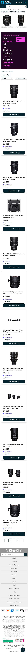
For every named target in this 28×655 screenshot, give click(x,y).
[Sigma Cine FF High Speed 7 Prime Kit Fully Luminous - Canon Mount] (14, 320)
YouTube (14, 550)
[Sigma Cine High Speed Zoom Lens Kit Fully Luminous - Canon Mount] (14, 396)
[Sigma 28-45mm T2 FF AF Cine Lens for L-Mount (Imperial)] (14, 91)
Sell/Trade (19, 2)
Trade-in (14, 578)
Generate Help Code (14, 595)
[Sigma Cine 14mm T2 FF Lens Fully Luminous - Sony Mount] (14, 511)
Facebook (10, 550)
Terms (15, 646)
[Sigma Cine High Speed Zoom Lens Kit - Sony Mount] (14, 472)
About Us (14, 575)
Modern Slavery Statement (14, 602)
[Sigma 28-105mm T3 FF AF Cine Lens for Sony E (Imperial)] (14, 167)
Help (14, 592)
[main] (14, 276)
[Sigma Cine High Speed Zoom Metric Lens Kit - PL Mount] (14, 205)
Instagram (17, 550)
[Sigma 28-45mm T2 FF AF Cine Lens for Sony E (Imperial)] (14, 244)
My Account (14, 571)
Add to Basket (13, 114)
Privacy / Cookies (14, 588)
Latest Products (14, 605)
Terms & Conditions (14, 598)
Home (2, 9)
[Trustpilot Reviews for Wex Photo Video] (8, 640)
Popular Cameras (14, 565)
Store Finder (14, 568)
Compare (7, 110)
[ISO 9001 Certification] (20, 640)
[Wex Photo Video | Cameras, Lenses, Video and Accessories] (6, 2)
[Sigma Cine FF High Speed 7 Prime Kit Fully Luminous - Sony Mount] (14, 282)
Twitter (7, 550)
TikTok (21, 550)
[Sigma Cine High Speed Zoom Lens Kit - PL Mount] (14, 434)
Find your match (19, 39)
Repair (14, 581)
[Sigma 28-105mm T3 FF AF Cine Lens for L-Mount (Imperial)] (14, 129)
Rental (14, 585)
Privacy (12, 646)
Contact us (14, 561)
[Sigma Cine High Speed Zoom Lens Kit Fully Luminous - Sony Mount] (14, 358)
